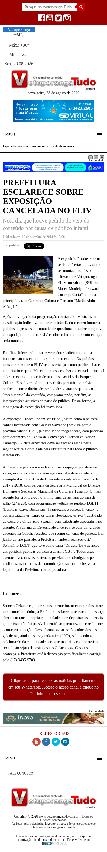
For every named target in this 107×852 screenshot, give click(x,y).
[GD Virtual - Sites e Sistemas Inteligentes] (53, 120)
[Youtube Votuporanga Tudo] (49, 19)
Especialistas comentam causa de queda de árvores (38, 146)
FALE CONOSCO (20, 773)
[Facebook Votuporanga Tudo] (40, 19)
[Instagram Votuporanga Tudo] (66, 19)
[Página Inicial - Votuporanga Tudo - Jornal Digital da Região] (53, 89)
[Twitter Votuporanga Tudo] (58, 19)
